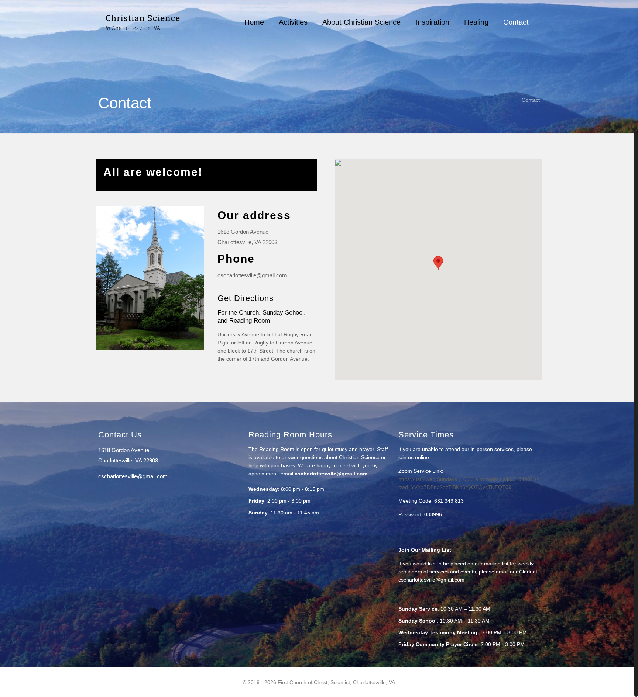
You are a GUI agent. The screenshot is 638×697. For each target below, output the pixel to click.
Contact (531, 100)
